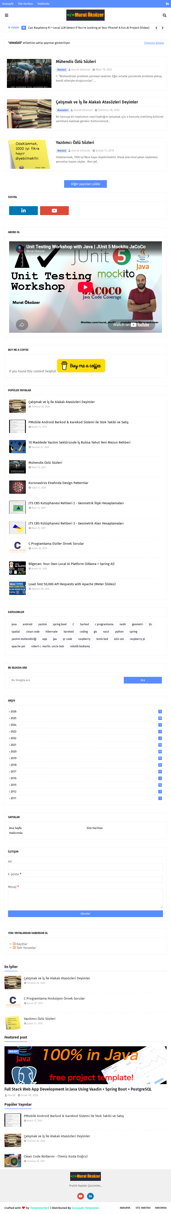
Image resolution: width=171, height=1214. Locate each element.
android (27, 624)
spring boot (60, 624)
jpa (55, 639)
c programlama (104, 624)
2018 (86, 764)
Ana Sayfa (15, 828)
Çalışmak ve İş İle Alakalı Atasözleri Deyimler (97, 102)
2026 (86, 711)
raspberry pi (137, 639)
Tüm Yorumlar (26, 948)
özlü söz (119, 639)
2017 (86, 771)
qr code (67, 639)
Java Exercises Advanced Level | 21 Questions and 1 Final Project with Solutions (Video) (94, 28)
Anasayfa (8, 3)
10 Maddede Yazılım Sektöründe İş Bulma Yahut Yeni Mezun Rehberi (79, 442)
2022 (86, 738)
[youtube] (54, 210)
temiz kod (102, 639)
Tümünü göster (154, 42)
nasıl (106, 631)
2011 (86, 798)
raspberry (84, 639)
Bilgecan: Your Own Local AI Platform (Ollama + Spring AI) (71, 564)
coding (84, 631)
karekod (69, 631)
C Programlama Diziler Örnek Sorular (56, 544)
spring (133, 631)
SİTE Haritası (143, 1207)
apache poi (18, 646)
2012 (86, 791)
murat (12, 1095)
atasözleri (62, 110)
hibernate (52, 631)
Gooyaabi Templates (85, 1208)
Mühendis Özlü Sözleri (76, 61)
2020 (86, 751)
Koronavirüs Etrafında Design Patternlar (58, 483)
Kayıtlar (21, 944)
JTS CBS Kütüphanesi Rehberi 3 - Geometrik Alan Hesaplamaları (76, 523)
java (14, 624)
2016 (86, 778)
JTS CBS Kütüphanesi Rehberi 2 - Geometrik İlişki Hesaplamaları (76, 503)
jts (150, 624)
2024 (86, 724)
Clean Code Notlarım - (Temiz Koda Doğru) (56, 1156)
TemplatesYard (39, 1208)
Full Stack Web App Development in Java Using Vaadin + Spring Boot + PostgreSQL (78, 1089)
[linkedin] (167, 4)
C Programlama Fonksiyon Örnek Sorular (54, 998)
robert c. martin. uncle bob (47, 646)
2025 (86, 718)
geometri (137, 624)
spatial (16, 631)
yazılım (42, 624)
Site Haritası (25, 3)
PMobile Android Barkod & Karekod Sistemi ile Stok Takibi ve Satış (78, 422)
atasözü (61, 69)
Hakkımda (43, 3)
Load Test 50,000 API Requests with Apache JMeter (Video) (72, 584)
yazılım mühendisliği (24, 639)
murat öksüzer (80, 69)
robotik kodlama (80, 646)
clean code (33, 631)
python (119, 631)
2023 (86, 731)
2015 (86, 784)
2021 (86, 744)
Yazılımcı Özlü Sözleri (75, 142)
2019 (86, 758)
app (44, 639)
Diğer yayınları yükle (85, 184)
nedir (123, 624)
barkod (84, 624)
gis (95, 631)
